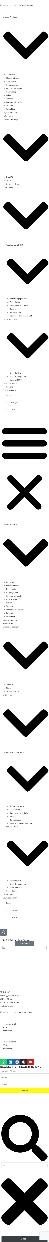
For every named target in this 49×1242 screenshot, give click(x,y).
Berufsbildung (15, 312)
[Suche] (24, 1161)
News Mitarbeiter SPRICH (21, 316)
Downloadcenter (10, 390)
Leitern (9, 95)
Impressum (7, 1031)
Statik (8, 180)
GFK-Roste (11, 81)
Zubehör (9, 105)
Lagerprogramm (10, 112)
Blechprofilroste (12, 78)
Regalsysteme (12, 85)
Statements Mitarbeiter (19, 305)
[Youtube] (30, 1062)
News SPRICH (16, 380)
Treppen (9, 99)
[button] (24, 468)
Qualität (9, 177)
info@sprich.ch (6, 1006)
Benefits (13, 309)
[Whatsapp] (3, 1062)
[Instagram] (23, 1062)
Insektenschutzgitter (14, 102)
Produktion (10, 109)
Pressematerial (9, 1024)
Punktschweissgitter (14, 88)
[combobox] (24, 1165)
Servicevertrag (12, 184)
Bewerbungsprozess (18, 298)
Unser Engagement (18, 376)
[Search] (3, 932)
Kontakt (9, 387)
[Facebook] (17, 1062)
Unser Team (11, 383)
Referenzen (8, 116)
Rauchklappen (12, 92)
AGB (5, 1027)
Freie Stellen (15, 302)
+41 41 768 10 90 (11, 1002)
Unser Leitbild (15, 373)
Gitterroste (10, 74)
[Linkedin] (10, 1062)
